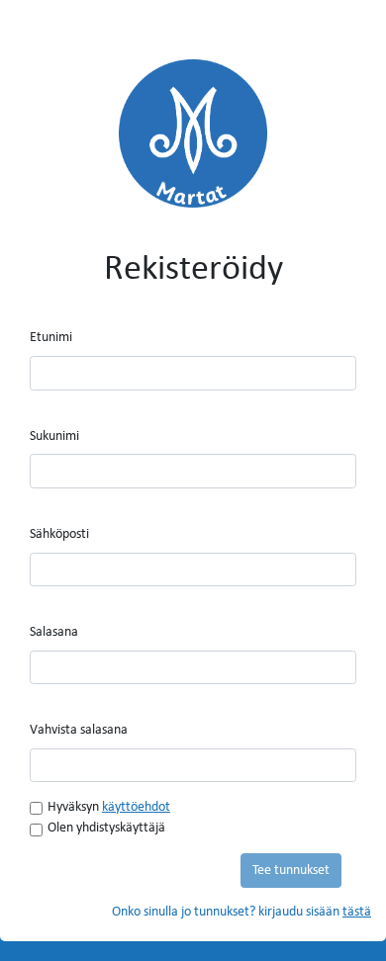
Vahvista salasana (79, 730)
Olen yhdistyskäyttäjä (106, 828)
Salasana (54, 632)
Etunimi (51, 337)
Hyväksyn (109, 807)
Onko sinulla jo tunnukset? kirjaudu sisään (241, 912)
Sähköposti (59, 534)
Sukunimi (54, 436)
